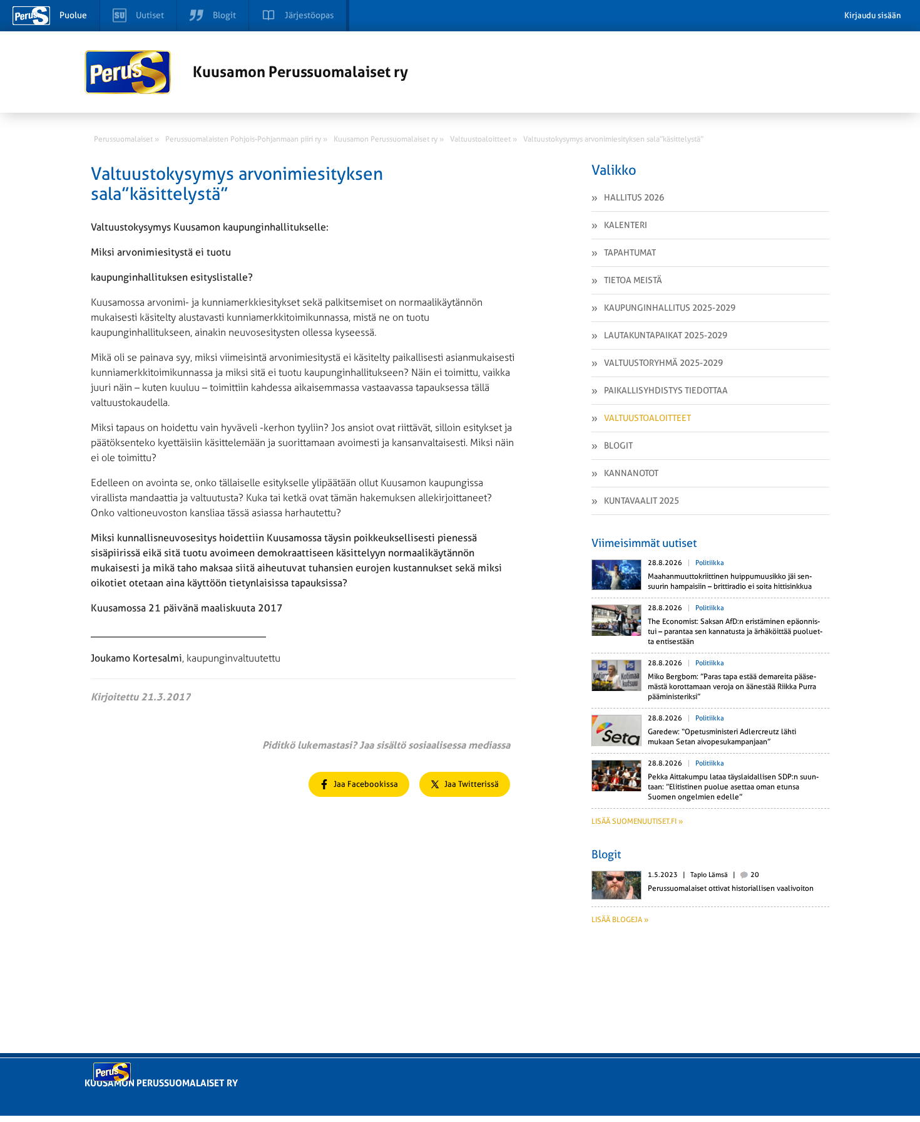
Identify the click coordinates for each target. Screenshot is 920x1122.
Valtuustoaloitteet (647, 418)
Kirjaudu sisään (872, 15)
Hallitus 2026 (634, 197)
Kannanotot (631, 473)
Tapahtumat (630, 252)
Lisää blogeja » (619, 919)
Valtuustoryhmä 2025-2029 (663, 363)
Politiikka (709, 562)
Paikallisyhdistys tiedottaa (666, 390)
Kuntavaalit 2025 (641, 501)
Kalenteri (625, 225)
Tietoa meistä (633, 280)
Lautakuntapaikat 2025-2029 (665, 335)
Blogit (618, 445)
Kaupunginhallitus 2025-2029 (669, 308)
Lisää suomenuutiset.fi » (637, 821)
